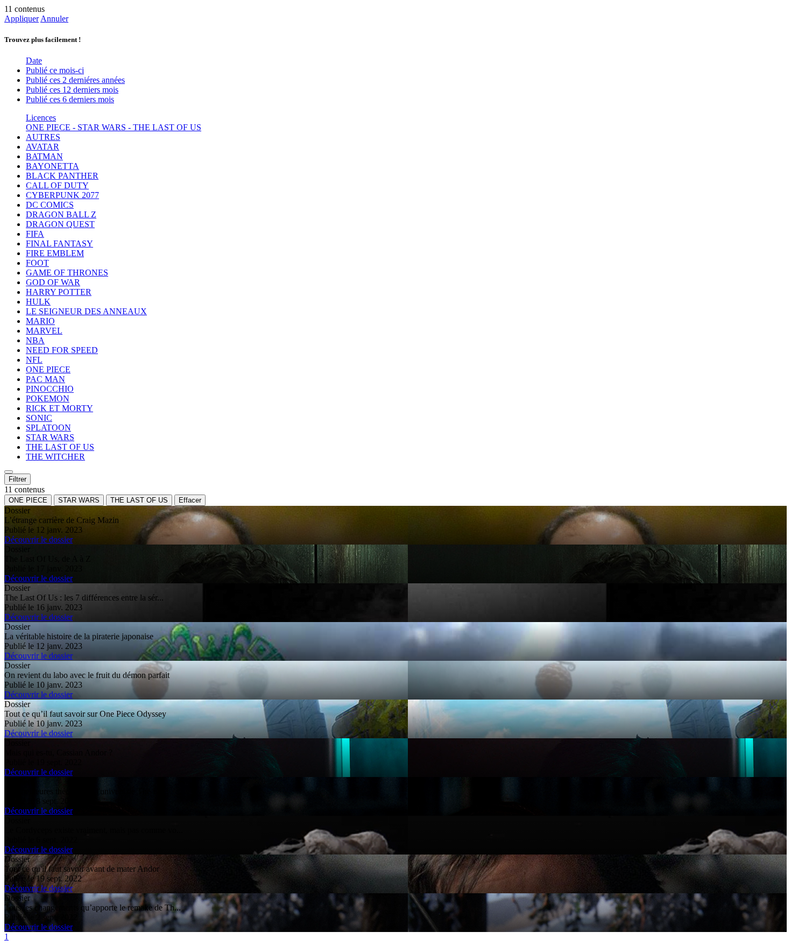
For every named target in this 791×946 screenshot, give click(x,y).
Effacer (190, 500)
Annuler (54, 18)
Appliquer (21, 18)
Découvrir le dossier (38, 539)
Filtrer (17, 479)
